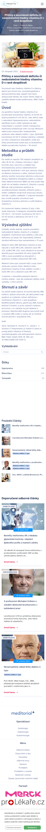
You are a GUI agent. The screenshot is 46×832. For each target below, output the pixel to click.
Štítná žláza (7, 373)
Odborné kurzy (23, 760)
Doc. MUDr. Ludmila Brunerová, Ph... (28, 475)
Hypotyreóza (7, 368)
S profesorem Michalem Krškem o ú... (28, 438)
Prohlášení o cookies (23, 771)
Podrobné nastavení (14, 827)
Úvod (15, 25)
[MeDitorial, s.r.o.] (23, 713)
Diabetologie (23, 732)
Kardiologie (23, 728)
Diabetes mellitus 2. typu (21, 453)
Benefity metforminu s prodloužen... (27, 462)
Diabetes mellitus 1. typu (21, 466)
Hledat (41, 352)
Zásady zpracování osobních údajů (23, 778)
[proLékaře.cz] (23, 802)
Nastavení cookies (23, 775)
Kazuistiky (23, 757)
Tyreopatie (6, 378)
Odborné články (26, 25)
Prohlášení (23, 768)
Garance (23, 764)
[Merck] (23, 794)
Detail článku (9, 562)
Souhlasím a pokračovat (32, 828)
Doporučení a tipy (23, 753)
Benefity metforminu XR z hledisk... (27, 425)
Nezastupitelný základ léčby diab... (27, 450)
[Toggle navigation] (42, 4)
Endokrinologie (26, 71)
